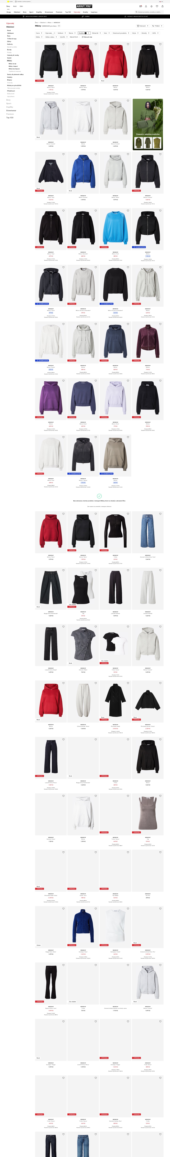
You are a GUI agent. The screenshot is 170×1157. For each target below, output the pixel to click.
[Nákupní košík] (162, 6)
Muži (15, 6)
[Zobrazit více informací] (51, 95)
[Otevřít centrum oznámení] (151, 6)
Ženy (8, 6)
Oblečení (43, 22)
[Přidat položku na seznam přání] (63, 44)
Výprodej (48, 33)
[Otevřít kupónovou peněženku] (140, 6)
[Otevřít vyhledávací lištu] (136, 12)
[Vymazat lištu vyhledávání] (162, 12)
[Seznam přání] (157, 6)
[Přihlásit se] (146, 6)
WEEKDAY (57, 22)
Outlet (11, 1)
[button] (143, 25)
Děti (21, 6)
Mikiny (50, 22)
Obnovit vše (88, 37)
